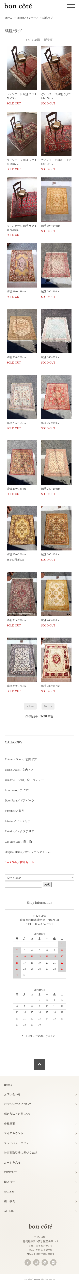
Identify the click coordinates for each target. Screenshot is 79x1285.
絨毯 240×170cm (52, 620)
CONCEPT (10, 1172)
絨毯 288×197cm (52, 685)
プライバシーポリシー (18, 1142)
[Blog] (53, 1262)
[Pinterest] (45, 1262)
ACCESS (9, 1191)
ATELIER (10, 1210)
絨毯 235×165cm (16, 422)
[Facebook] (28, 1262)
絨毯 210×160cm (16, 488)
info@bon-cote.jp (45, 1253)
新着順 (48, 39)
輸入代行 (9, 1181)
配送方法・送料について (19, 1113)
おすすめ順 (33, 39)
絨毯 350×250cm (16, 357)
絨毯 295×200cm (50, 291)
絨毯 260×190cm (50, 422)
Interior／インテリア (27, 17)
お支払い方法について (18, 1104)
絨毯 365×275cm (52, 357)
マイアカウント (13, 1133)
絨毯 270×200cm (17, 554)
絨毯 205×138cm (52, 554)
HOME (8, 1084)
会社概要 (9, 1123)
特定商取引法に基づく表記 (20, 1152)
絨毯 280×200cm (52, 488)
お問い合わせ (12, 1094)
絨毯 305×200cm (17, 620)
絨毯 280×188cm (16, 291)
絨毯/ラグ (48, 17)
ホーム (9, 17)
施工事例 (9, 1201)
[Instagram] (36, 1262)
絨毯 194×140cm (50, 225)
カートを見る (12, 1162)
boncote (37, 1279)
